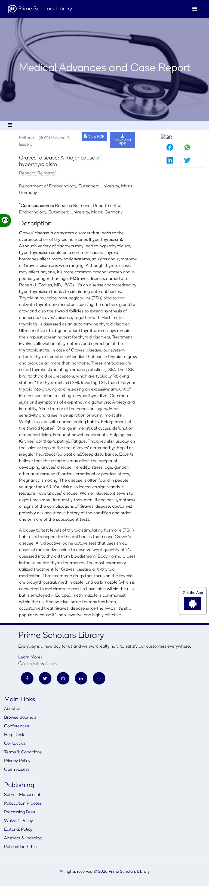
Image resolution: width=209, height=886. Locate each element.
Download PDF (122, 142)
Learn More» (30, 657)
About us (12, 709)
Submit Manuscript (22, 795)
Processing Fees (19, 812)
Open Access (16, 769)
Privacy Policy (17, 761)
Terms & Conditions (23, 752)
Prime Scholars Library (44, 9)
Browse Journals (20, 717)
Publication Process (23, 803)
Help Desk (14, 735)
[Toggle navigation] (195, 9)
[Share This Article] (170, 147)
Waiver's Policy (18, 821)
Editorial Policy (18, 829)
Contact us (15, 743)
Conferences (16, 726)
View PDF (95, 137)
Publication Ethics (21, 847)
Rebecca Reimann (37, 173)
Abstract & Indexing (23, 838)
